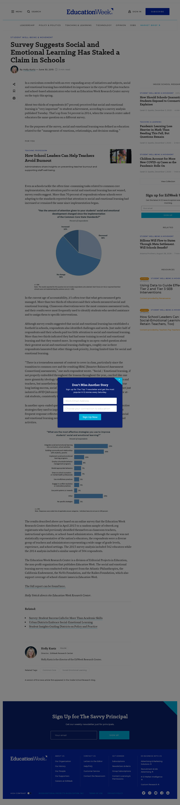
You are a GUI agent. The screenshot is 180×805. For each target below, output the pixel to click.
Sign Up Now (90, 417)
